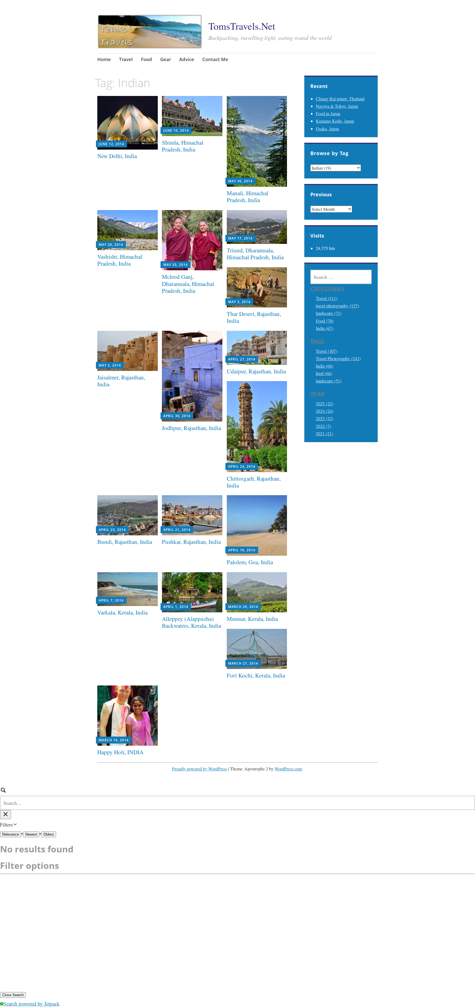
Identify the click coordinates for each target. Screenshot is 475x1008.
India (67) (324, 328)
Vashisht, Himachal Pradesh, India (119, 260)
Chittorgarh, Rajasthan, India (254, 482)
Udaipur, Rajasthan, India (256, 371)
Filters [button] (14, 825)
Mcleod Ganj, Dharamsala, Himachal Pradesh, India (188, 283)
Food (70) (324, 321)
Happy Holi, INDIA (120, 752)
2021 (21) (324, 433)
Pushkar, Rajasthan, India (191, 542)
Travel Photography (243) (338, 358)
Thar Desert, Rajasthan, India (254, 317)
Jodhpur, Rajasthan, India (191, 428)
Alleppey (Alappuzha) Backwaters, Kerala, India (191, 622)
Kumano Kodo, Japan (335, 121)
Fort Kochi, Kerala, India (256, 675)
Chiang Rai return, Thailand (340, 98)
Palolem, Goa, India (250, 562)
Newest (31, 834)
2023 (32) (324, 418)
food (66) (324, 373)
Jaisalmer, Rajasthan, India (121, 380)
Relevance (10, 834)
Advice (186, 59)
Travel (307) (326, 351)
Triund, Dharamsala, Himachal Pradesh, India (255, 253)
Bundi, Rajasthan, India (124, 542)
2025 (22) (324, 403)
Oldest (48, 834)
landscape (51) (328, 381)
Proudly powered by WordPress (199, 769)
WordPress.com (288, 769)
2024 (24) (324, 411)
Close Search (13, 995)
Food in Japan (328, 113)
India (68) (324, 366)
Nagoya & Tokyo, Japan (337, 106)
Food (146, 59)
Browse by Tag (329, 153)
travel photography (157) (337, 306)
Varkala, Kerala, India (122, 612)
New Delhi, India (117, 156)
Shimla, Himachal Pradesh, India (182, 146)
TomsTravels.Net (241, 25)
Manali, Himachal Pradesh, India (247, 196)
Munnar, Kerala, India (252, 619)
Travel (126, 59)
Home (104, 59)
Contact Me (215, 59)
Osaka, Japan (327, 128)
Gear (165, 59)
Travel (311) (326, 298)
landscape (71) (328, 313)
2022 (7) (323, 426)
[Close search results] (5, 814)
